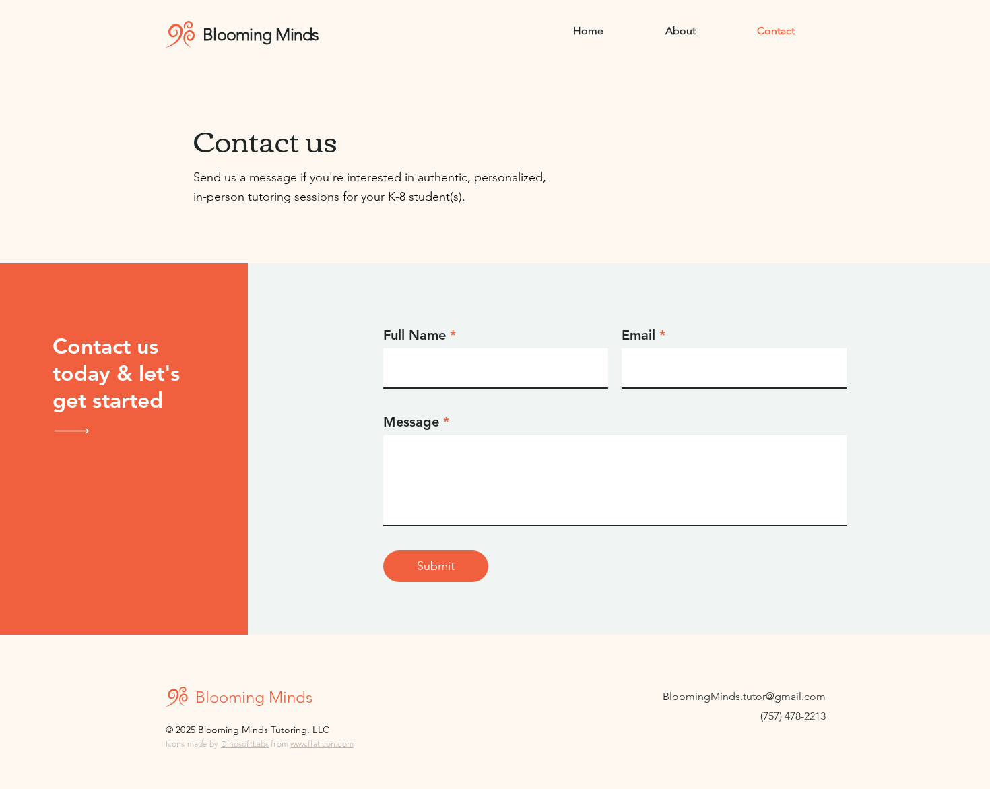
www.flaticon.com (322, 743)
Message (411, 422)
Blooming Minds (263, 34)
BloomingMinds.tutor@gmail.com (744, 696)
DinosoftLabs (245, 743)
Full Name (414, 335)
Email (638, 335)
